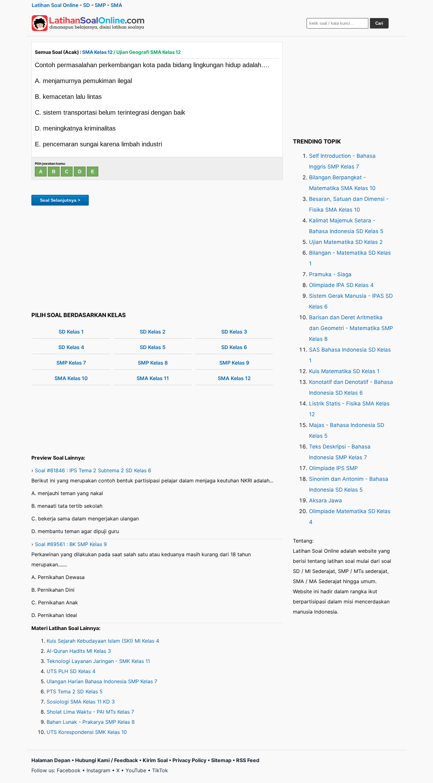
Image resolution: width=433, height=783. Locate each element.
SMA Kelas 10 (71, 378)
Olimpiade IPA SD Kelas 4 (341, 285)
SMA (116, 5)
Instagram (98, 770)
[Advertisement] (157, 257)
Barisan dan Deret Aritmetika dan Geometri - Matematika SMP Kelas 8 (351, 328)
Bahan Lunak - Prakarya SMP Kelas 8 (91, 722)
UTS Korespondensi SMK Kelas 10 (87, 732)
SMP (100, 5)
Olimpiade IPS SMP (333, 468)
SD (86, 5)
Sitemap (221, 760)
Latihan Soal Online (55, 5)
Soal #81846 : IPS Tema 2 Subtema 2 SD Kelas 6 (93, 470)
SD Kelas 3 (234, 331)
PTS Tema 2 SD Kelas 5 (75, 691)
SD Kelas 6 (234, 347)
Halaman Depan (50, 760)
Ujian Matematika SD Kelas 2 (346, 242)
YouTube (136, 770)
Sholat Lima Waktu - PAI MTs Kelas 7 (90, 712)
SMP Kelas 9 (234, 363)
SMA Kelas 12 (97, 52)
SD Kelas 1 (71, 331)
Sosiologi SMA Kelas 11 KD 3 (81, 701)
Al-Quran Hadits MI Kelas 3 (79, 651)
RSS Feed (247, 760)
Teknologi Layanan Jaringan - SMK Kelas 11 (98, 661)
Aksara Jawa (325, 500)
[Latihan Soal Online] (88, 23)
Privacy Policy (189, 760)
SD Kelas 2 (152, 331)
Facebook (69, 770)
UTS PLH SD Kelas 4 (71, 671)
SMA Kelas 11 (153, 378)
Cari (379, 23)
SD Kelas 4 (71, 347)
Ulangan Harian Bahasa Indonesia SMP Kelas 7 (102, 681)
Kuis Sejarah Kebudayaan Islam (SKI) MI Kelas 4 (103, 641)
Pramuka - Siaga (330, 274)
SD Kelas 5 (152, 347)
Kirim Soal (155, 760)
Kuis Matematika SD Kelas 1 (344, 371)
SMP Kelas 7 (71, 363)
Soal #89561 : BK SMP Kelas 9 (71, 544)
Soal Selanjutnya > (60, 200)
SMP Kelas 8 (153, 363)
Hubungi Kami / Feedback (106, 760)
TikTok (160, 770)
